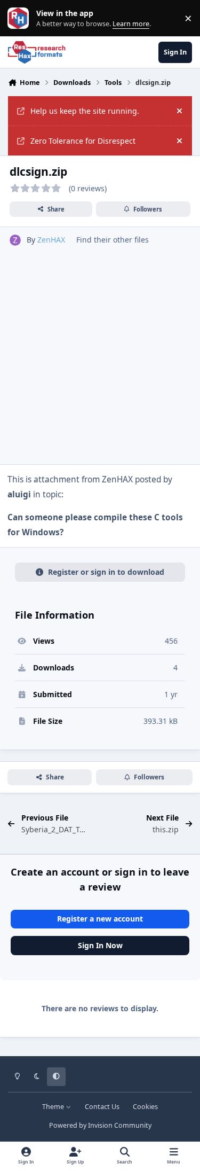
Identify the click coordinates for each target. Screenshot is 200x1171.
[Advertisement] (100, 351)
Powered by (100, 1125)
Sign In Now (100, 945)
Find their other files (112, 240)
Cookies (145, 1106)
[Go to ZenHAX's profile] (15, 240)
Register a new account (100, 919)
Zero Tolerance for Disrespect (82, 141)
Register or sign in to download (106, 572)
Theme (54, 1106)
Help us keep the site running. (84, 111)
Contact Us (102, 1106)
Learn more (20, 18)
